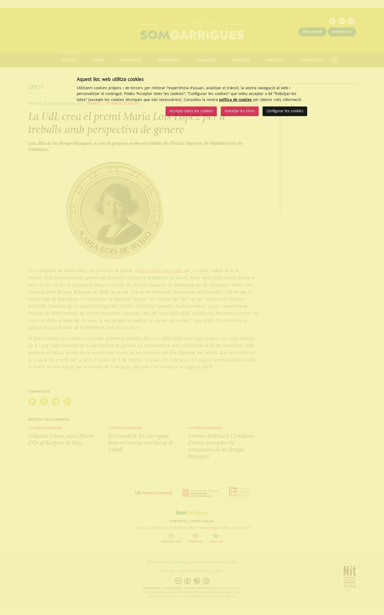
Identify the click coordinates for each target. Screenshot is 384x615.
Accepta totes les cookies (191, 111)
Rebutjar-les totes (240, 111)
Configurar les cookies (284, 111)
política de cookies (235, 99)
